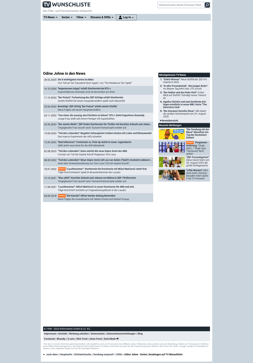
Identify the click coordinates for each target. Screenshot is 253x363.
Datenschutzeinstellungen (121, 333)
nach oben (52, 354)
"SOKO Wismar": (185, 80)
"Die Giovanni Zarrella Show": (184, 114)
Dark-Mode (110, 338)
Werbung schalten (79, 333)
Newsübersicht (170, 120)
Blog (140, 333)
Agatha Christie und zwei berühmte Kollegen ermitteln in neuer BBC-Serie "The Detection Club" (185, 104)
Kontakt (62, 333)
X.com (70, 338)
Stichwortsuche (82, 354)
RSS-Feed (81, 338)
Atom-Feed (95, 338)
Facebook (49, 338)
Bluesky (61, 338)
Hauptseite (66, 354)
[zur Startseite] (66, 3)
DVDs (119, 354)
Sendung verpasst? (103, 354)
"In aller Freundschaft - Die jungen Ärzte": (185, 87)
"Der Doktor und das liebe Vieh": (184, 95)
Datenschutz (98, 333)
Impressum (50, 333)
